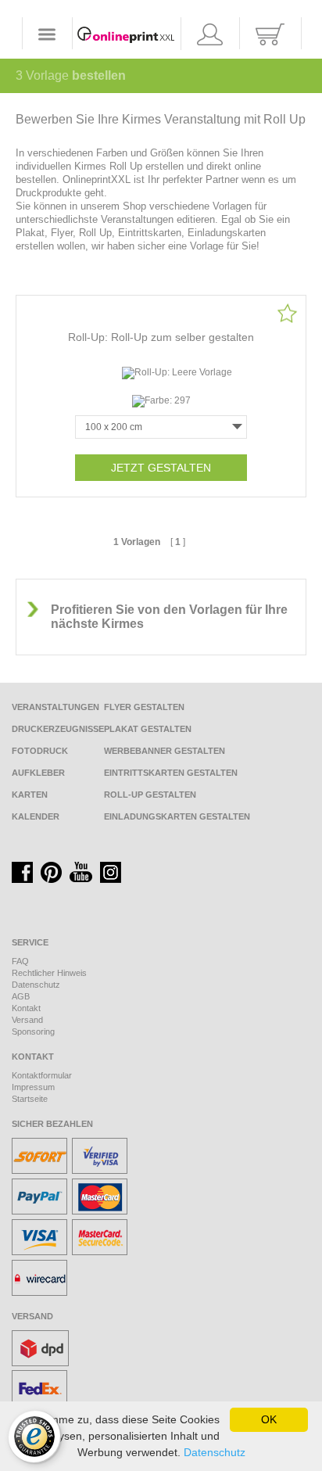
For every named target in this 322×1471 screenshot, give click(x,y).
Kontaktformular (42, 1075)
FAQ (20, 961)
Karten (30, 794)
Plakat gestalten (147, 729)
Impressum (33, 1087)
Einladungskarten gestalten (177, 816)
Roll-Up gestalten (150, 794)
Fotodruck (40, 750)
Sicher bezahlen (52, 1123)
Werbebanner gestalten (164, 750)
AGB (21, 996)
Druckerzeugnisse (58, 729)
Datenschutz (36, 984)
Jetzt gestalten (161, 467)
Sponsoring (33, 1031)
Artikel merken (287, 313)
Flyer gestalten (144, 707)
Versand (27, 1019)
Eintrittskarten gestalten (171, 772)
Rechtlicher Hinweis (49, 973)
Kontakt (26, 1008)
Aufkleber (38, 772)
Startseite (30, 1098)
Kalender (35, 816)
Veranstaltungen (55, 707)
